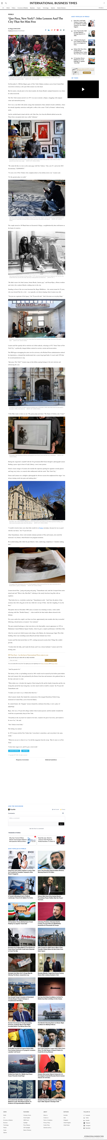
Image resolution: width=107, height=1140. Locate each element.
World (8, 8)
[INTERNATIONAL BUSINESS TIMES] (53, 3)
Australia (66, 1115)
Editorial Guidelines (51, 759)
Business (32, 8)
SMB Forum (26, 1120)
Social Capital (26, 1117)
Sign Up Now (87, 72)
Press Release (26, 1125)
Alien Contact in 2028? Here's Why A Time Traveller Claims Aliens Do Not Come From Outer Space (50, 949)
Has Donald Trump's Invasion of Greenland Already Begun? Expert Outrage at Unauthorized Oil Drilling (21, 999)
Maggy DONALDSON (15, 28)
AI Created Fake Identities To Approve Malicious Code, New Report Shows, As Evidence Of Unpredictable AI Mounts (19, 1101)
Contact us (45, 1117)
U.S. (3, 8)
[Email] (60, 30)
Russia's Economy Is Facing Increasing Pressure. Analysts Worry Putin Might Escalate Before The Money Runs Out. (20, 1024)
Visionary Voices (27, 1115)
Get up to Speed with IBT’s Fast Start (85, 68)
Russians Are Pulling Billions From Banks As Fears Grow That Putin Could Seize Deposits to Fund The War (21, 949)
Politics (13, 8)
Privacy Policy (54, 663)
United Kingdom (67, 1122)
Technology (46, 8)
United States (67, 1125)
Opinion (53, 8)
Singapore (66, 1120)
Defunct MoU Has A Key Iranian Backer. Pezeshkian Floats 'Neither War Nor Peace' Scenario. (50, 898)
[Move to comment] (63, 30)
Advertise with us (47, 1127)
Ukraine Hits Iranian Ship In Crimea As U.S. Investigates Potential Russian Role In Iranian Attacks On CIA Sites (51, 1076)
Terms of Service (45, 663)
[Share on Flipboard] (54, 30)
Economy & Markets (23, 8)
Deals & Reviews (61, 8)
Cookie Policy (46, 1125)
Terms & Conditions (47, 1120)
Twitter (41, 528)
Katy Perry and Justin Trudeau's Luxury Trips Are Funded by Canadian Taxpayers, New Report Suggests (21, 872)
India (65, 1117)
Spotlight (25, 1122)
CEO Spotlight (26, 1127)
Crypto (38, 8)
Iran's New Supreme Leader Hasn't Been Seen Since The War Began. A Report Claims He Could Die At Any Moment (51, 1050)
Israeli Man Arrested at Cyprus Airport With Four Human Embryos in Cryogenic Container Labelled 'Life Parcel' (21, 1050)
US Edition (101, 8)
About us (45, 1115)
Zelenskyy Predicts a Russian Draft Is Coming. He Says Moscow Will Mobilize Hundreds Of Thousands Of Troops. (49, 923)
